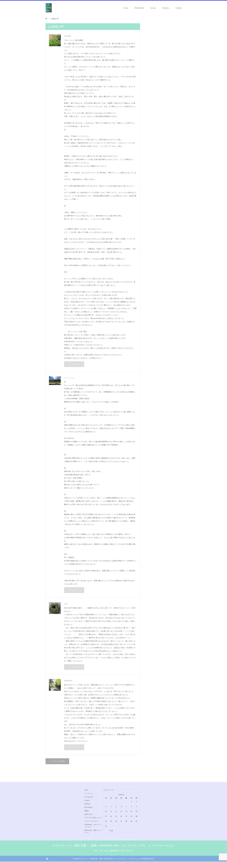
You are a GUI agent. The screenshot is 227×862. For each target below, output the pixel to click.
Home (126, 8)
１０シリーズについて (91, 821)
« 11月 (111, 830)
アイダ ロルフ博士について (93, 817)
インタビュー (74, 364)
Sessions (165, 8)
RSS (47, 858)
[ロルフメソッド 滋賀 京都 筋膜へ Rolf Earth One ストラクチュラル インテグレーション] (49, 8)
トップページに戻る (57, 761)
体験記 (86, 811)
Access (153, 8)
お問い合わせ (88, 814)
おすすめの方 (88, 797)
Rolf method (139, 8)
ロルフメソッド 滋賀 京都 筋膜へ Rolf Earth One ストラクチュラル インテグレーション (113, 845)
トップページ (88, 793)
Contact (178, 8)
